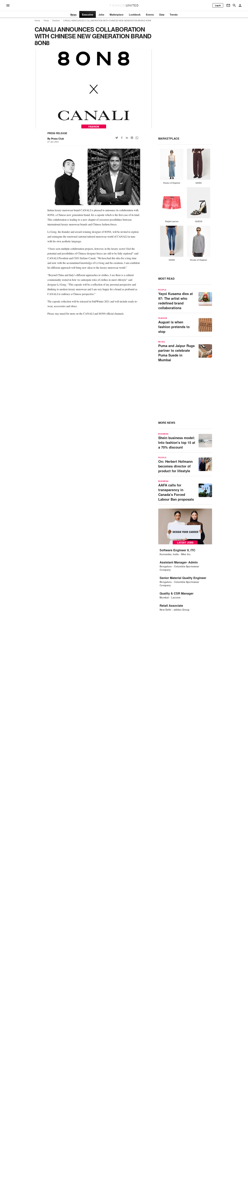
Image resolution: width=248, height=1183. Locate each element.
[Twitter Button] (116, 137)
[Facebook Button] (121, 137)
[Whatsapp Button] (137, 137)
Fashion (56, 20)
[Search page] (234, 5)
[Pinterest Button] (131, 137)
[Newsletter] (228, 5)
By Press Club (55, 138)
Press (46, 20)
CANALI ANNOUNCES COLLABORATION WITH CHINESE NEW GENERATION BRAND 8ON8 (107, 20)
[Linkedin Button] (126, 137)
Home (37, 20)
